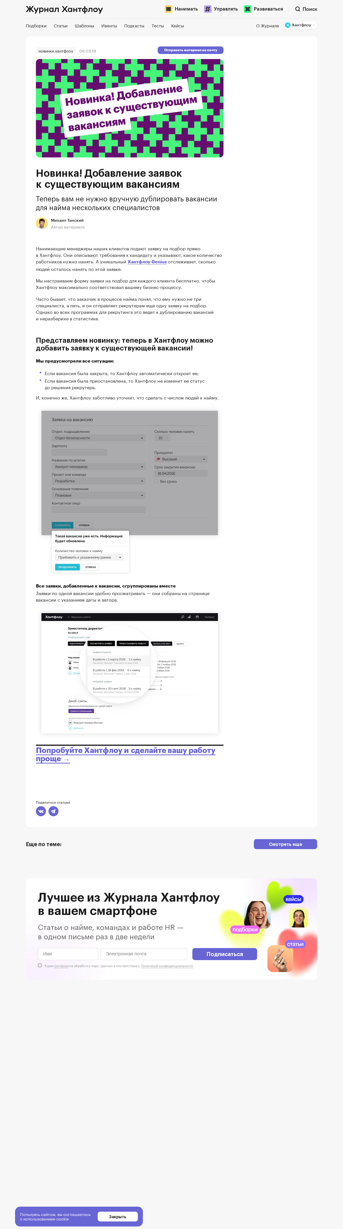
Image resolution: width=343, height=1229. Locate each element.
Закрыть (117, 1216)
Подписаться (224, 954)
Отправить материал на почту (190, 50)
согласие (61, 965)
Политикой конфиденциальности (167, 965)
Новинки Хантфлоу (55, 50)
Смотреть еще (285, 844)
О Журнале (267, 25)
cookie (62, 1218)
